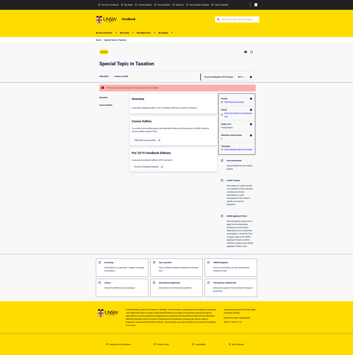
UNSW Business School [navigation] (234, 102)
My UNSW (128, 5)
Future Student (163, 5)
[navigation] (147, 140)
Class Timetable (221, 5)
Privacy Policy (163, 344)
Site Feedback (238, 344)
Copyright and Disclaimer (120, 344)
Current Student (145, 5)
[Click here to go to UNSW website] (106, 21)
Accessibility (200, 344)
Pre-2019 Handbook (110, 5)
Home (98, 40)
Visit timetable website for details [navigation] (238, 149)
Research (180, 5)
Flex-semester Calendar (199, 5)
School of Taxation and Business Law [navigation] (238, 114)
